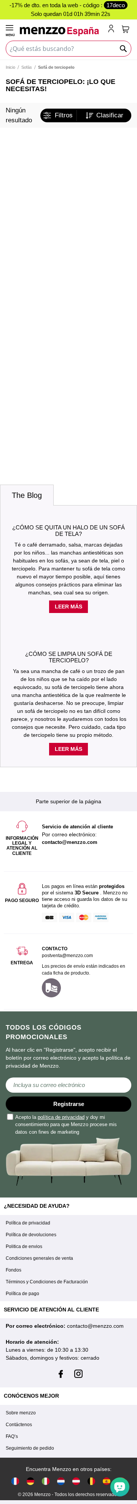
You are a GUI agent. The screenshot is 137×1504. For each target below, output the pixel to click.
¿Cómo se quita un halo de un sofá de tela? (68, 530)
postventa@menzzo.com (67, 955)
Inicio (10, 67)
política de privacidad (61, 1117)
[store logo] (62, 31)
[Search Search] (123, 48)
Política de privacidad (28, 1223)
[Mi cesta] (125, 29)
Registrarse (68, 1104)
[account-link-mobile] (112, 29)
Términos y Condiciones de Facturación (47, 1281)
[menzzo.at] (76, 1481)
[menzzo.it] (46, 1481)
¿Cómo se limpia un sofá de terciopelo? (68, 657)
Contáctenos (19, 1424)
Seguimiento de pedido (30, 1448)
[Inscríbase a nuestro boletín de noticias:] (68, 1085)
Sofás (26, 67)
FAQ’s (12, 1436)
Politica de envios (24, 1246)
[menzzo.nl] (61, 1481)
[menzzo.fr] (15, 1481)
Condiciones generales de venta (39, 1258)
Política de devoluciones (31, 1234)
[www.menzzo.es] (106, 1481)
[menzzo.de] (30, 1481)
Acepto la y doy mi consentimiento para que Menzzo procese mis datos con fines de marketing (66, 1124)
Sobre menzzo (21, 1413)
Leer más (68, 606)
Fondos (13, 1270)
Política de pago (22, 1293)
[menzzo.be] (91, 1481)
